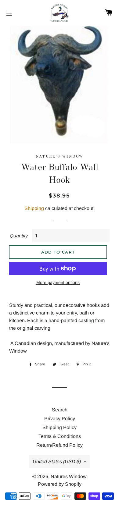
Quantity (19, 235)
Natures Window (69, 476)
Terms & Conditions (59, 436)
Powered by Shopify (59, 484)
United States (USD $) (57, 461)
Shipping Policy (59, 427)
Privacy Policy (59, 418)
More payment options (58, 282)
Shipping (34, 208)
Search (59, 409)
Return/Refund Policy (59, 445)
